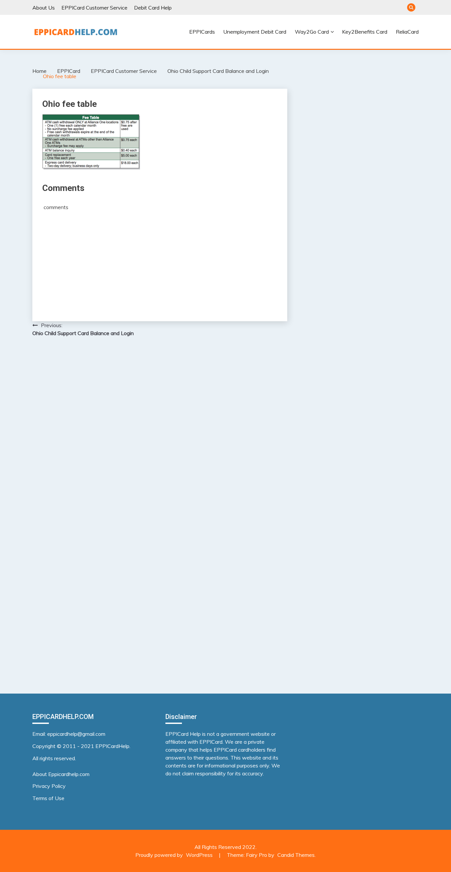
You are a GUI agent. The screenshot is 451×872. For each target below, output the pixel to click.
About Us (43, 7)
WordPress (199, 855)
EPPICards (202, 31)
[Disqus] (159, 427)
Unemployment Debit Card (254, 31)
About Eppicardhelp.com (60, 774)
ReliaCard (407, 31)
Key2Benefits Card (364, 31)
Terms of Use (48, 798)
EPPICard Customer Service (94, 7)
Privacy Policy (49, 786)
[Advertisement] (159, 260)
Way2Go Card (312, 31)
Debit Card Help (153, 7)
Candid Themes (296, 855)
